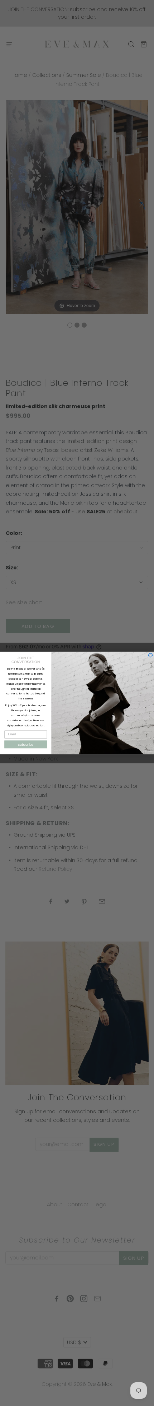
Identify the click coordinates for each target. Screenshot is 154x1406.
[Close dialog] (151, 655)
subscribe (25, 744)
